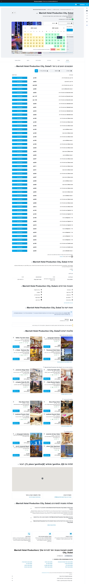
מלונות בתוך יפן (49, 563)
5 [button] (46, 34)
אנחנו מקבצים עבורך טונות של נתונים (64, 578)
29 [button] (58, 46)
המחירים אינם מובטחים (45, 572)
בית (72, 9)
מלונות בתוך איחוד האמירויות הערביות (65, 561)
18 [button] (49, 40)
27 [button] (63, 46)
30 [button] (55, 46)
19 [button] (46, 40)
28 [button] (61, 46)
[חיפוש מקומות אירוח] (87, 11)
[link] (64, 362)
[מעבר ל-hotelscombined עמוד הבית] (80, 4)
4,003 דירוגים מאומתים (63, 19)
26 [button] (46, 43)
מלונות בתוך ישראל (69, 567)
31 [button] (25, 46)
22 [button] (58, 43)
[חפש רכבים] (87, 13)
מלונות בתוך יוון (29, 563)
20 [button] (63, 43)
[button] (1, 1)
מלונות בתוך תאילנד (48, 567)
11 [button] (49, 37)
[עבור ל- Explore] (87, 18)
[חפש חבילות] (87, 16)
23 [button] (55, 43)
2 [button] (55, 34)
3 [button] (52, 34)
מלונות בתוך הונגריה (69, 563)
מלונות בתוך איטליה (28, 565)
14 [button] (61, 40)
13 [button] (63, 40)
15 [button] (58, 40)
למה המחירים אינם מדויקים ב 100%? (64, 580)
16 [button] (55, 40)
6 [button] (36, 37)
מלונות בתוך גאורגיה (28, 567)
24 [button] (52, 43)
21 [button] (61, 43)
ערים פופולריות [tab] (60, 555)
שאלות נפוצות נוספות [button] (51, 525)
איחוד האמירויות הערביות (67, 9)
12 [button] (46, 37)
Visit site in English (38, 1)
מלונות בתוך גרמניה (48, 561)
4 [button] (49, 34)
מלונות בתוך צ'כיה (69, 565)
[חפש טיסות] (87, 8)
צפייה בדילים (46, 346)
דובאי (50, 9)
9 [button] (55, 37)
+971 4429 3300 (69, 17)
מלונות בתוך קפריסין (48, 565)
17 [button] (52, 40)
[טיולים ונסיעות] (87, 22)
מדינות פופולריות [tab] (68, 555)
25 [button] (49, 43)
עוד (72, 270)
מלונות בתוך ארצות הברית (27, 561)
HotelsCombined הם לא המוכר (65, 576)
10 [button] (52, 37)
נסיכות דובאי (57, 9)
